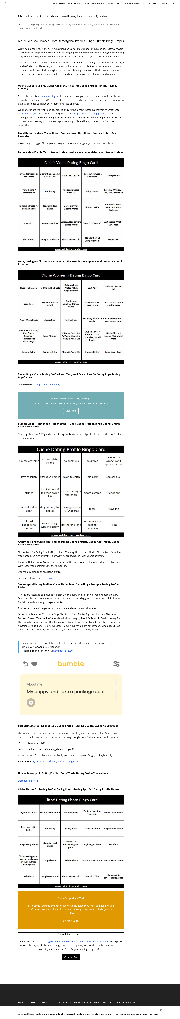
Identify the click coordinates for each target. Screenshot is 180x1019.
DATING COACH (132, 3)
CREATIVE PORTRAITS (93, 3)
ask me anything (46, 96)
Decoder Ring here (28, 780)
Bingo (44, 24)
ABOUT (21, 1002)
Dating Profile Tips (95, 24)
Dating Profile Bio (56, 24)
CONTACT (163, 3)
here (50, 577)
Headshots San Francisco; (88, 1014)
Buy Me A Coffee (71, 920)
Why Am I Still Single (33, 28)
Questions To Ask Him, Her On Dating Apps (55, 761)
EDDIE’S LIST (45, 1002)
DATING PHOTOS (115, 3)
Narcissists (110, 24)
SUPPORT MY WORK (126, 1002)
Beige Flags (35, 24)
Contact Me (71, 957)
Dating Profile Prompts (75, 24)
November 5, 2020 (63, 650)
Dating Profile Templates (46, 384)
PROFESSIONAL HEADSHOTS (65, 3)
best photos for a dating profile (88, 113)
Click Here (71, 410)
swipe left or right (27, 113)
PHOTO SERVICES (63, 1002)
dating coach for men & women (59, 941)
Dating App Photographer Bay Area (118, 1014)
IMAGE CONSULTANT (103, 1002)
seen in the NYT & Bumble (94, 941)
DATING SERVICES (82, 1002)
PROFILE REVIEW (149, 3)
